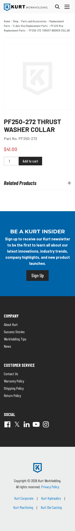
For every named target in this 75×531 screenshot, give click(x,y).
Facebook (7, 424)
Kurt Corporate (23, 498)
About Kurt (11, 324)
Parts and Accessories (34, 21)
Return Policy (12, 395)
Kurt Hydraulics (51, 498)
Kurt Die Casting (51, 507)
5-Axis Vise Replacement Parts (30, 25)
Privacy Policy (50, 486)
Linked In (26, 424)
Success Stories (14, 331)
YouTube (36, 424)
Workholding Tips (15, 339)
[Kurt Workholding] (25, 7)
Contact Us (11, 373)
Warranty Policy (14, 381)
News (7, 346)
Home (7, 21)
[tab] (37, 183)
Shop (15, 21)
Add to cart (30, 161)
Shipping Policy (14, 388)
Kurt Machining (23, 507)
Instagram (45, 424)
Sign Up (37, 275)
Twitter (16, 424)
